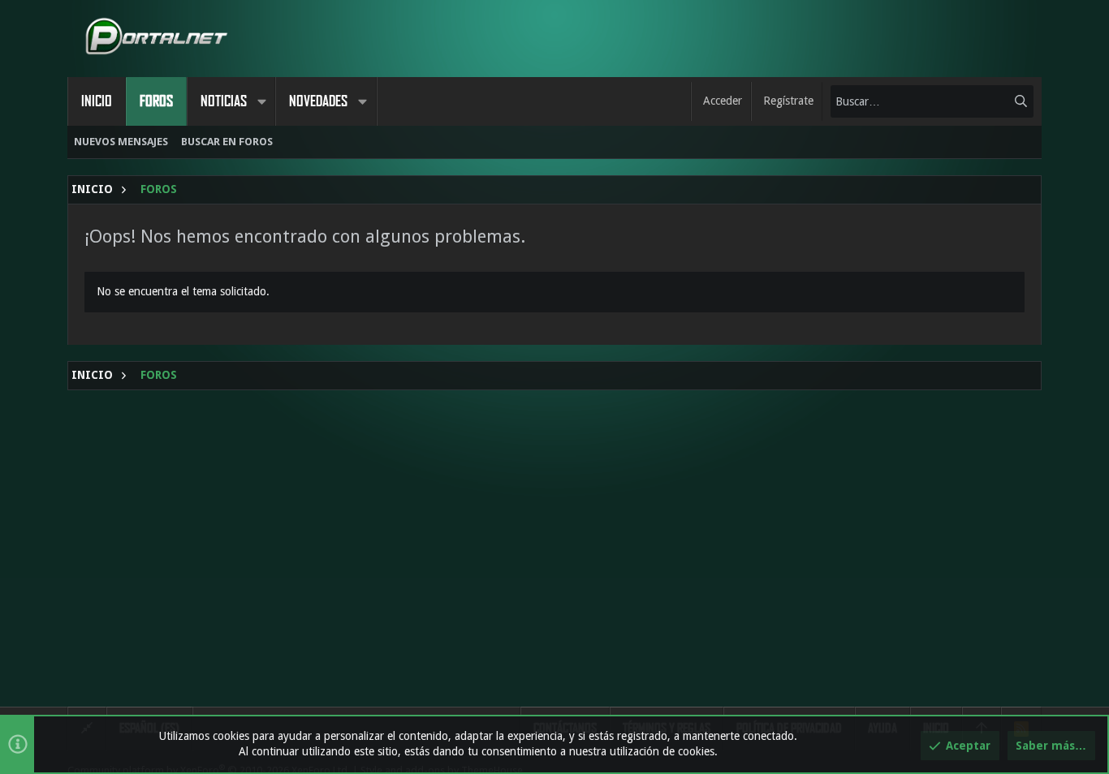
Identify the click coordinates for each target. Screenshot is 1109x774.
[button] (261, 101)
